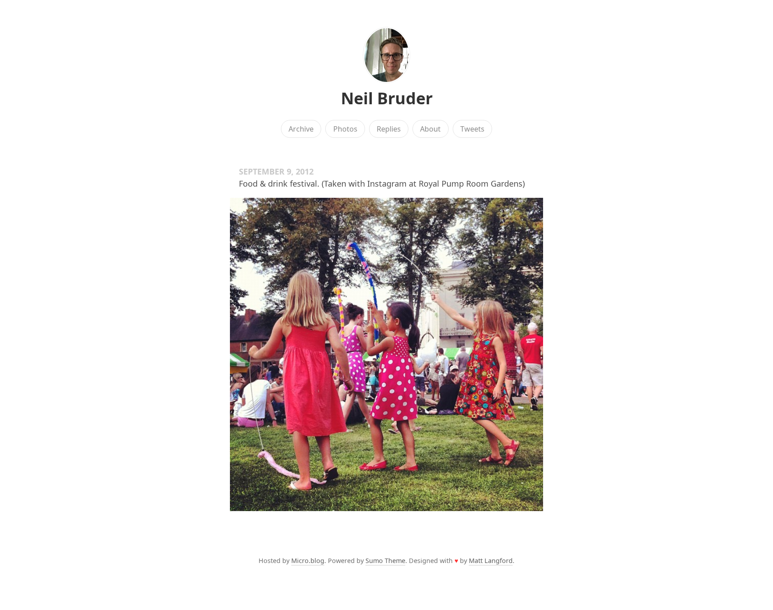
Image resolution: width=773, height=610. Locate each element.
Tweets (472, 129)
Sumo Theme (385, 560)
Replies (389, 129)
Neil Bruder (387, 98)
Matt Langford (491, 560)
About (430, 129)
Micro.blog (307, 560)
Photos (345, 129)
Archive (301, 129)
